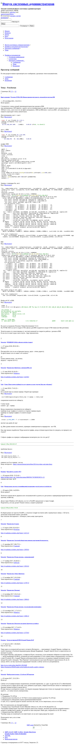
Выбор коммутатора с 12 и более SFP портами (20, 674)
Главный (17, 546)
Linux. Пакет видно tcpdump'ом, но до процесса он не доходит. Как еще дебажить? (28, 384)
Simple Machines (30, 732)
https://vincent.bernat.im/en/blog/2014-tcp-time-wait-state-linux (32, 464)
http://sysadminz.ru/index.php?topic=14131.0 (15, 533)
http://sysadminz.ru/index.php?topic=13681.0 (15, 616)
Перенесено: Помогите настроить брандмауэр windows (23, 623)
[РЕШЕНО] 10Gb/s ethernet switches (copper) (20, 342)
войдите (12, 12)
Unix (2, 384)
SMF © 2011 (18, 732)
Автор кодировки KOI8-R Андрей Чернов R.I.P (20, 640)
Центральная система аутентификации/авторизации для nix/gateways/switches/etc (28, 486)
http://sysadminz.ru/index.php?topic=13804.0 (15, 599)
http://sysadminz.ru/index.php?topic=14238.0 (15, 377)
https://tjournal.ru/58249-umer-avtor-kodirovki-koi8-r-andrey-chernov (22, 667)
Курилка (3, 471)
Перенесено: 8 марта (13, 524)
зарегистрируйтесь (7, 14)
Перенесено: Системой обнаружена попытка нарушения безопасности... (27, 540)
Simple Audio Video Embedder (15, 734)
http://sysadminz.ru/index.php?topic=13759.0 (15, 632)
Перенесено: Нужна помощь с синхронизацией (20, 557)
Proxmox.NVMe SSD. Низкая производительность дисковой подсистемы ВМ (33, 97)
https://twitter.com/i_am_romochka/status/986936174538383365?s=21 (23, 477)
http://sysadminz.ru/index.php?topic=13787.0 (15, 583)
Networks (3, 342)
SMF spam (30, 725)
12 (15, 91)
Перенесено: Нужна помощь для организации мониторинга (24, 607)
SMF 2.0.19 (9, 732)
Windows (17, 373)
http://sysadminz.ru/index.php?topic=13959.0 (15, 549)
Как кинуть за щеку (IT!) (14, 471)
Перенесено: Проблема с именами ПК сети (19, 367)
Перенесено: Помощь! (13, 590)
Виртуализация (5, 97)
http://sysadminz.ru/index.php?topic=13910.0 (15, 566)
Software (16, 562)
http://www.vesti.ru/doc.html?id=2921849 (14, 665)
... (14, 91)
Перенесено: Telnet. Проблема (15, 573)
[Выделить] (8, 117)
